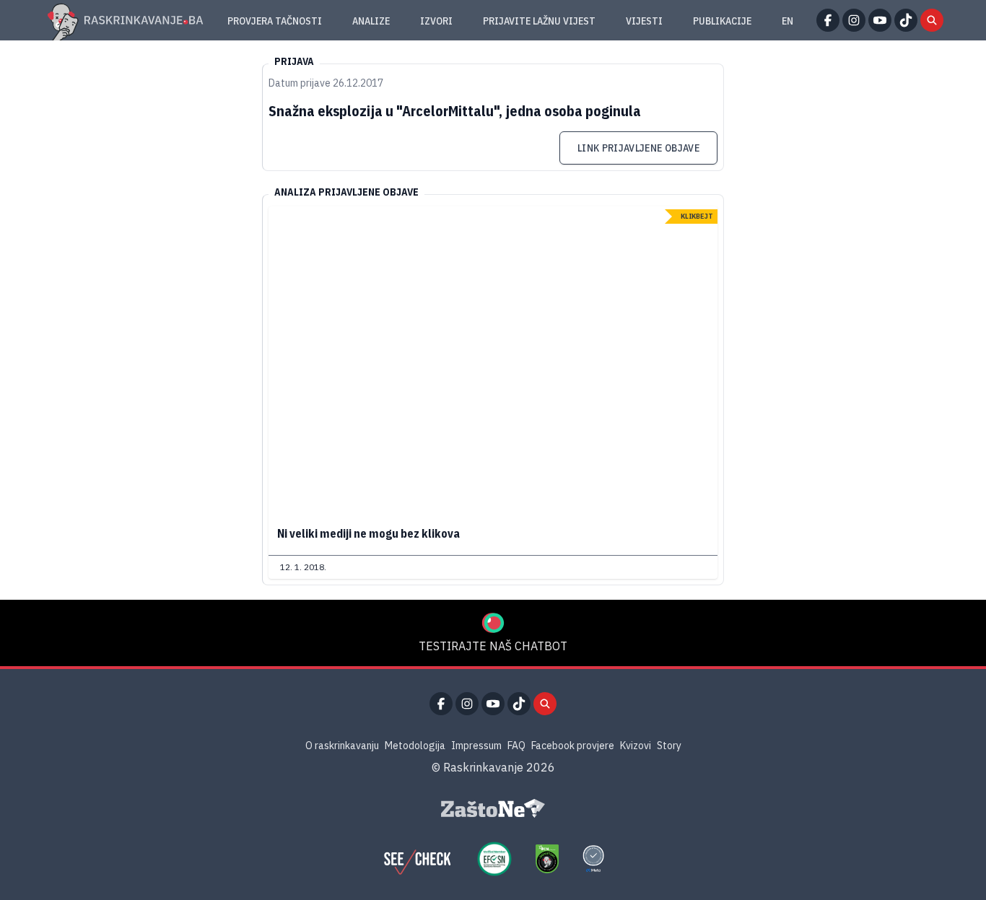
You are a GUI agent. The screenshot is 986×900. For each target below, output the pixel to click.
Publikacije (722, 20)
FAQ (516, 745)
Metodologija (415, 745)
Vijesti (644, 20)
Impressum (476, 745)
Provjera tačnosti (274, 20)
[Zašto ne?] (493, 808)
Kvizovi (635, 745)
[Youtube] (879, 20)
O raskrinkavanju (342, 745)
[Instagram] (853, 20)
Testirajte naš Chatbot (493, 646)
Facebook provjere (572, 745)
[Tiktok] (905, 20)
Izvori (436, 20)
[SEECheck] (417, 859)
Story (669, 745)
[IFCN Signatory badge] (547, 858)
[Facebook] (827, 20)
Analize (371, 20)
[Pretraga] (931, 20)
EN (787, 20)
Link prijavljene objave (638, 147)
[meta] (593, 858)
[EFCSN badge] (494, 859)
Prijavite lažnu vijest (539, 20)
